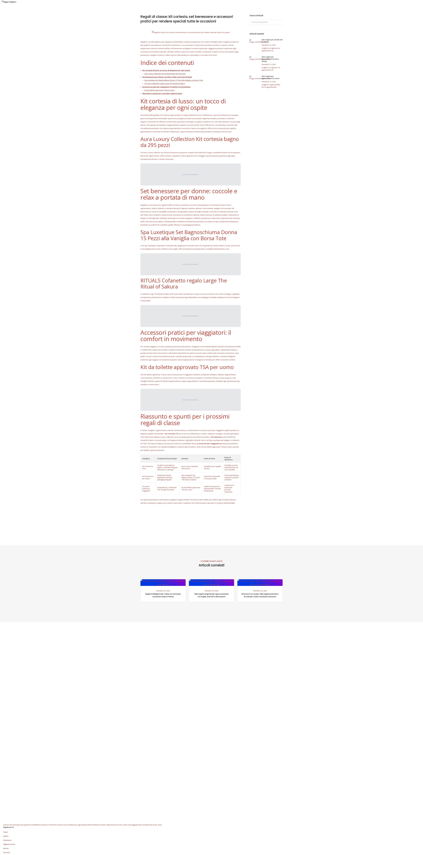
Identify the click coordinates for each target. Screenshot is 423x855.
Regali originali (43, 8)
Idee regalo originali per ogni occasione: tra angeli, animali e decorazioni (211, 595)
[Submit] (281, 22)
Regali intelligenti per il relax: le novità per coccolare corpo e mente (163, 595)
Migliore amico (9, 844)
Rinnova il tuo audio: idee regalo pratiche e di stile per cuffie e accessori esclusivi (260, 595)
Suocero (6, 852)
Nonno (6, 848)
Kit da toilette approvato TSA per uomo (159, 90)
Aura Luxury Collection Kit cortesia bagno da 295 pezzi (165, 74)
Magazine (57, 8)
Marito (5, 836)
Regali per (8, 8)
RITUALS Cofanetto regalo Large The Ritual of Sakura (164, 83)
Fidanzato (7, 840)
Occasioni (20, 8)
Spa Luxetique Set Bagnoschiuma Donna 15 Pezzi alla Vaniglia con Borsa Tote (173, 80)
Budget (31, 8)
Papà (5, 832)
